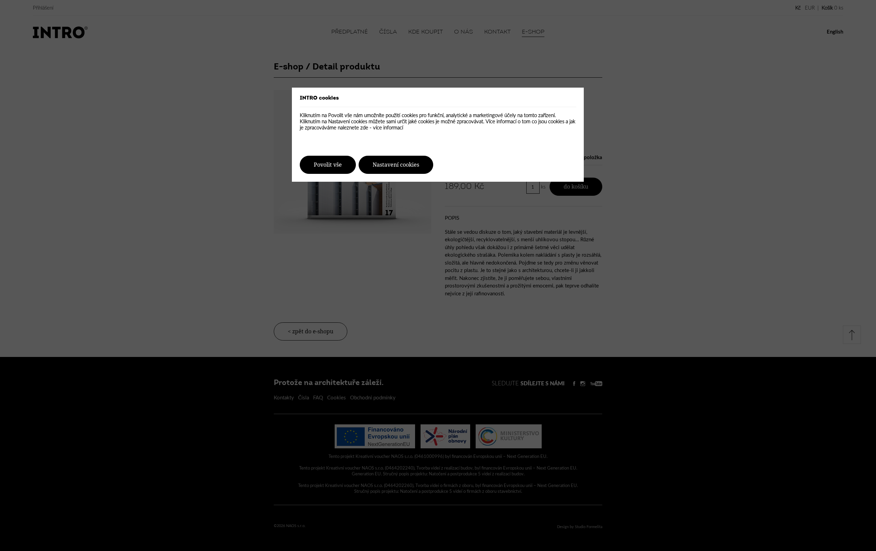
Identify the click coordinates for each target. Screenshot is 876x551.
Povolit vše (328, 165)
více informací (388, 127)
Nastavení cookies (396, 165)
